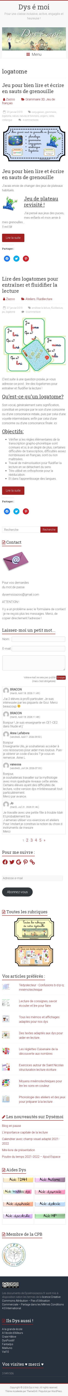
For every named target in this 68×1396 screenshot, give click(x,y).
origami (44, 116)
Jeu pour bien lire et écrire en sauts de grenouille (33, 88)
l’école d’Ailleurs (13, 1332)
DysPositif (9, 1340)
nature (15, 116)
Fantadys (8, 1344)
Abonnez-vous (17, 892)
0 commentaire (32, 312)
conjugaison (38, 112)
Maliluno (7, 1347)
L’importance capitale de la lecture (25, 1132)
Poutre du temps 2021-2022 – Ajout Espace (31, 1156)
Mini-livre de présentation (18, 1150)
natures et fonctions (29, 116)
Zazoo (10, 99)
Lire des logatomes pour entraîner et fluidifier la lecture (30, 285)
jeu (3, 312)
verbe (51, 116)
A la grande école (12, 1329)
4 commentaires (30, 120)
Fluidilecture (44, 299)
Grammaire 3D (35, 99)
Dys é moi (34, 6)
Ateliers (30, 299)
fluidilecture (57, 308)
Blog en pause (11, 1126)
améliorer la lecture (41, 308)
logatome (6, 116)
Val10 (5, 1351)
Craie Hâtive (9, 1336)
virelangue (7, 120)
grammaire (50, 112)
